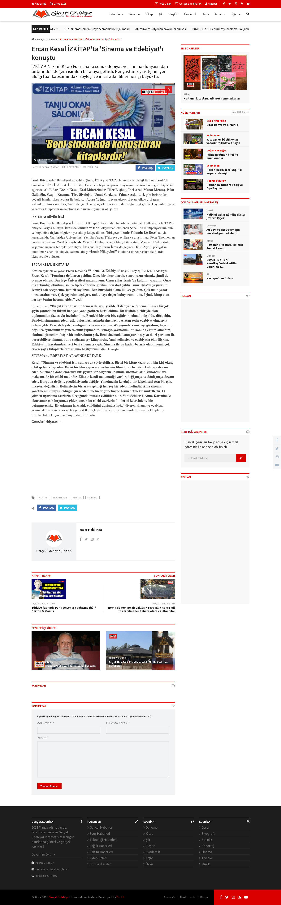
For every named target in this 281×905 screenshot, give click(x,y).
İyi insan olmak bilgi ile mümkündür (222, 156)
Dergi (205, 827)
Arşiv (205, 14)
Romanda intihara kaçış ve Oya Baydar (224, 186)
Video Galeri (98, 858)
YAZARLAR (239, 112)
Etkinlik (206, 839)
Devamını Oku (42, 854)
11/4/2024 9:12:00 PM (163, 603)
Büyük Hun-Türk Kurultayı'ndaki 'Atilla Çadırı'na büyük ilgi (212, 29)
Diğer (234, 14)
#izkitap (43, 497)
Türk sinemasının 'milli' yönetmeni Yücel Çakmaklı (80, 29)
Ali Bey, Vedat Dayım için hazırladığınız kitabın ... (223, 231)
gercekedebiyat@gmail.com (52, 869)
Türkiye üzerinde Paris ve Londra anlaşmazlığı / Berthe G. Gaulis (64, 609)
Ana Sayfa (40, 3)
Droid (119, 897)
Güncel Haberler (101, 827)
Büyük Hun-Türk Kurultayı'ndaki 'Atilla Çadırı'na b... (221, 263)
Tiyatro (206, 858)
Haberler (114, 14)
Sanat (218, 14)
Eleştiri (173, 14)
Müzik (205, 864)
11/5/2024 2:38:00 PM (43, 603)
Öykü (149, 864)
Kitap (149, 14)
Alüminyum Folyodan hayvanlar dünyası (144, 29)
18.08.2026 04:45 (118, 658)
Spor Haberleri (100, 833)
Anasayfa (40, 39)
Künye (204, 897)
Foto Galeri (165, 3)
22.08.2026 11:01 (43, 661)
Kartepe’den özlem (219, 278)
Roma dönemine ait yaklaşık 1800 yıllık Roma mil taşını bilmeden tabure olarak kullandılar (141, 609)
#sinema (77, 497)
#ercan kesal (60, 497)
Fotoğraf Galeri (100, 864)
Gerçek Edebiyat (59, 897)
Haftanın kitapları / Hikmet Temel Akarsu (212, 98)
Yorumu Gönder (49, 786)
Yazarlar (212, 3)
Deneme (134, 14)
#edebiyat (92, 497)
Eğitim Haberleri (101, 852)
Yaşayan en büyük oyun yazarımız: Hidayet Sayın (223, 141)
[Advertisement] (103, 457)
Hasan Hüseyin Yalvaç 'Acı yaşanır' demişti (224, 171)
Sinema (206, 852)
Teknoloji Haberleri (103, 839)
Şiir (160, 14)
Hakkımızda (188, 897)
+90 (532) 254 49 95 (46, 876)
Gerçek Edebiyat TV (190, 3)
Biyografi (208, 833)
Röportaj (207, 846)
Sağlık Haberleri (101, 846)
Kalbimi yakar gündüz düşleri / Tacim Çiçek (226, 216)
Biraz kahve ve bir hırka (222, 125)
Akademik (190, 14)
